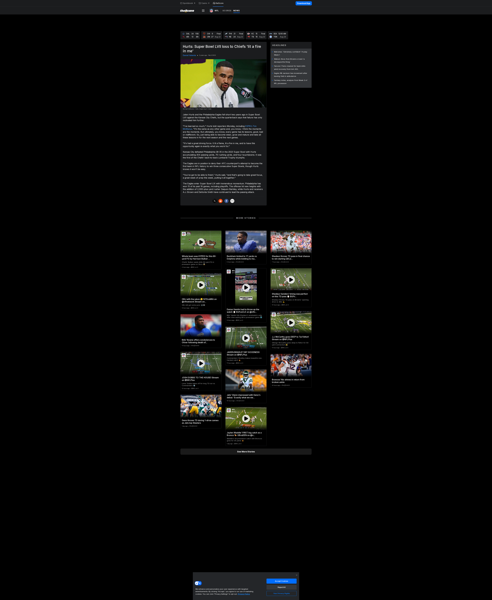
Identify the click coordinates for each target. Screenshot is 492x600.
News (236, 10)
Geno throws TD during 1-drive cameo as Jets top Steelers (200, 421)
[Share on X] (215, 201)
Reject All (282, 587)
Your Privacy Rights (281, 593)
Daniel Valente (189, 55)
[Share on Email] (232, 201)
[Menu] (203, 10)
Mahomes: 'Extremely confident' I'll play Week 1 (290, 53)
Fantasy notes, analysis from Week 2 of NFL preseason (290, 81)
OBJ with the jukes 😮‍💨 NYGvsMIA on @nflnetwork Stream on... (199, 300)
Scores (227, 10)
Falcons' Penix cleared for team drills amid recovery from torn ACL (289, 67)
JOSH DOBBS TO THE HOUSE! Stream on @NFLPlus (200, 378)
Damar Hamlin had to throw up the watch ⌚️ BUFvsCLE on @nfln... (243, 310)
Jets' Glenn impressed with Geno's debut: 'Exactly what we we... (243, 396)
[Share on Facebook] (226, 201)
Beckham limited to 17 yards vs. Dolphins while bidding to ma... (242, 257)
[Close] (296, 575)
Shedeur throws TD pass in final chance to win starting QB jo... (291, 257)
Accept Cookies (281, 581)
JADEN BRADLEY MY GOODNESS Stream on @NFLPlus (243, 353)
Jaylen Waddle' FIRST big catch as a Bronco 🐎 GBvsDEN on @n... (244, 433)
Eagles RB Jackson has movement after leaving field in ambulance (290, 74)
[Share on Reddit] (220, 201)
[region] (246, 586)
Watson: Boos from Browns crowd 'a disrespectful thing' (289, 60)
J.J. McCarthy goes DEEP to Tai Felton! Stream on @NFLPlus (290, 338)
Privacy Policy (244, 594)
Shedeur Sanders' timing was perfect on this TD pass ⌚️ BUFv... (290, 295)
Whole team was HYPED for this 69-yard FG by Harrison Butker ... (199, 257)
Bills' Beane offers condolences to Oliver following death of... (198, 341)
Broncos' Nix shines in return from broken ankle (288, 380)
